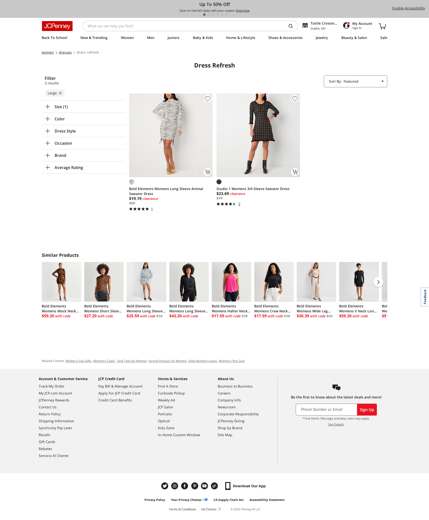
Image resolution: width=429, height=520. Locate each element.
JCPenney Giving (231, 421)
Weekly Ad (166, 400)
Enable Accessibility (408, 8)
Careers (224, 393)
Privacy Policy (154, 500)
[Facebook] (185, 486)
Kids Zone (166, 427)
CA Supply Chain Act (229, 500)
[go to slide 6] (226, 14)
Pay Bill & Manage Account (120, 386)
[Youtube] (205, 486)
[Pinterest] (195, 486)
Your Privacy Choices (186, 500)
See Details (336, 424)
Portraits (165, 414)
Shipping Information (56, 421)
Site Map (225, 434)
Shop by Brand (230, 427)
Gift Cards (47, 441)
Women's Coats (104, 361)
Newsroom (227, 407)
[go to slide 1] (204, 14)
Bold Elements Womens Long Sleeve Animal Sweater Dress (166, 191)
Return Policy (50, 414)
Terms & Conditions (182, 509)
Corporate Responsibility (238, 414)
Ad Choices (208, 509)
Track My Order (52, 386)
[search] (293, 26)
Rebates (45, 448)
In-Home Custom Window (179, 434)
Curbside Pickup (171, 393)
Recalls (44, 434)
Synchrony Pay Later (55, 427)
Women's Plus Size (232, 361)
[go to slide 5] (222, 14)
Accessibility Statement (267, 500)
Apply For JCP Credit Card (119, 393)
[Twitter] (165, 486)
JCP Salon (165, 407)
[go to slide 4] (217, 14)
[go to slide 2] (209, 14)
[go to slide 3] (213, 14)
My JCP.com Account (55, 393)
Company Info (229, 400)
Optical (164, 421)
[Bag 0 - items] (382, 26)
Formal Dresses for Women (167, 361)
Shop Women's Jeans (202, 361)
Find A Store (168, 386)
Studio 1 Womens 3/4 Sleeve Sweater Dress (252, 188)
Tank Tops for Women (131, 361)
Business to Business (235, 386)
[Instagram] (175, 486)
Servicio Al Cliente (54, 455)
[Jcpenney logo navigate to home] (57, 26)
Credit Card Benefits (115, 400)
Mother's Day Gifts (78, 361)
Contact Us (48, 407)
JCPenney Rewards (54, 400)
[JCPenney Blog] (215, 486)
